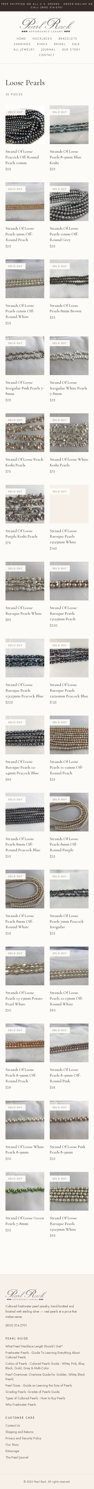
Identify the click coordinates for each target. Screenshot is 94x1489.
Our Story (71, 49)
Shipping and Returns (19, 1432)
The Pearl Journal (16, 1457)
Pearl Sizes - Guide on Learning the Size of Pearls (38, 1385)
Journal (48, 49)
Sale (76, 44)
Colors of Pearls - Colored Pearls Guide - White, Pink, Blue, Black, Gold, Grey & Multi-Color (45, 1365)
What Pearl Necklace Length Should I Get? (34, 1346)
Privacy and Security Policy (23, 1438)
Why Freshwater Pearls (20, 1404)
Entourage (12, 1451)
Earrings (22, 44)
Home (21, 39)
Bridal (60, 44)
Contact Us (12, 1425)
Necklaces (42, 39)
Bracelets (68, 39)
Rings (42, 44)
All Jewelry (24, 49)
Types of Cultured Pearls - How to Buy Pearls (35, 1398)
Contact (47, 55)
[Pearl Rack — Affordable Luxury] (47, 25)
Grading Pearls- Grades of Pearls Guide (32, 1392)
